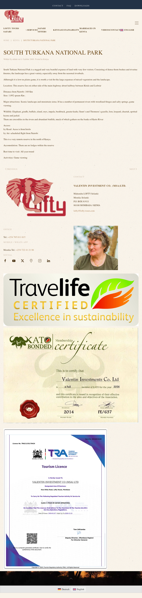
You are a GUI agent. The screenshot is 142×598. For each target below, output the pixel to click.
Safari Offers (42, 30)
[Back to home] (13, 16)
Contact (115, 30)
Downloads (82, 5)
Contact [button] (57, 5)
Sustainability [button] (70, 30)
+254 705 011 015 (16, 237)
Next (132, 169)
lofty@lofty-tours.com (84, 210)
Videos (105, 30)
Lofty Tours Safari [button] (11, 30)
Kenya (57, 30)
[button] (127, 30)
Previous (12, 169)
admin (14, 59)
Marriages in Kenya (87, 30)
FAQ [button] (69, 5)
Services (32, 30)
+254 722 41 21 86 (25, 249)
